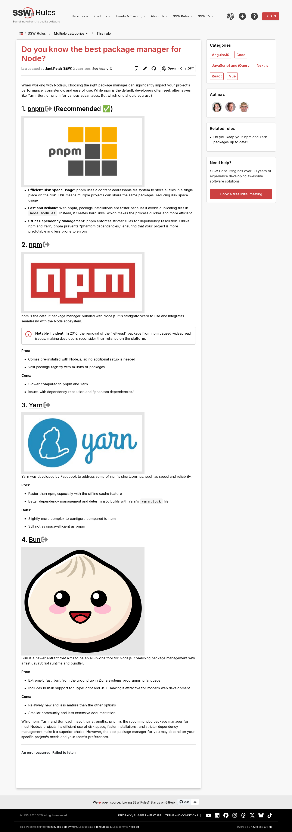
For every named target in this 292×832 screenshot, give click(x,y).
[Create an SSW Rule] (242, 16)
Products (103, 16)
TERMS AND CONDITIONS (181, 815)
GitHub (268, 827)
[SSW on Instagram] (234, 815)
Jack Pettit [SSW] (58, 68)
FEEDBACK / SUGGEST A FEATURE (139, 815)
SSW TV (207, 16)
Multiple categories (69, 33)
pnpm (35, 109)
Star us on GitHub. (162, 802)
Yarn (36, 405)
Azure (254, 827)
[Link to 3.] (54, 404)
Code (240, 55)
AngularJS (220, 55)
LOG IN (270, 16)
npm (35, 244)
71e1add (133, 827)
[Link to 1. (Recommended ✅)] (117, 108)
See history (100, 68)
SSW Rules (184, 16)
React (217, 76)
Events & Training (132, 16)
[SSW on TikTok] (270, 815)
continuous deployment (62, 827)
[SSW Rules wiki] (254, 16)
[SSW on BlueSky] (261, 815)
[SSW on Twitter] (252, 815)
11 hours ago (103, 826)
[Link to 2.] (53, 244)
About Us (160, 16)
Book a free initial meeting (241, 194)
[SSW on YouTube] (208, 815)
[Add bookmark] (136, 68)
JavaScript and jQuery (230, 65)
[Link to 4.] (52, 539)
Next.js (262, 65)
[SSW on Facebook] (226, 815)
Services (81, 16)
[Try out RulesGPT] (230, 16)
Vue (232, 76)
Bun (35, 539)
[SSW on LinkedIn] (217, 815)
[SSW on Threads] (243, 815)
